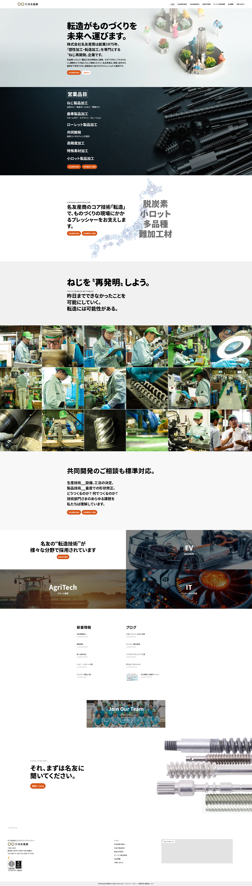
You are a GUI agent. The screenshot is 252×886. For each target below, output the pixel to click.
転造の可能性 (206, 4)
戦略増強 (80, 644)
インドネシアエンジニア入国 (135, 654)
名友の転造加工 (195, 4)
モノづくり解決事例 (219, 4)
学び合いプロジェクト (133, 664)
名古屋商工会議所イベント (150, 674)
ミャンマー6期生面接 (133, 644)
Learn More (126, 720)
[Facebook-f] (9, 858)
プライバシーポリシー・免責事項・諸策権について (139, 884)
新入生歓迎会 (81, 654)
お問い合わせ (240, 4)
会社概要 (230, 4)
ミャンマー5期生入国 (84, 674)
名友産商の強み (182, 4)
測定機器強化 (81, 634)
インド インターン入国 (85, 664)
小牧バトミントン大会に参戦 (135, 634)
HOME (173, 4)
